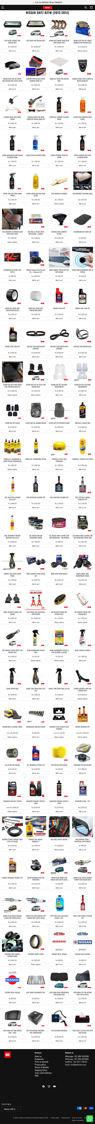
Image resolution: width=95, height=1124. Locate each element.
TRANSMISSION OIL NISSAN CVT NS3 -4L (12, 1108)
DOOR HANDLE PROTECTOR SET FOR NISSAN (59, 271)
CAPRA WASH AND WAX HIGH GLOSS (35, 195)
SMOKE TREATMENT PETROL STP (12, 878)
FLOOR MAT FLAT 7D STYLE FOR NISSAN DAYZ (36, 386)
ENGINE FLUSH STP (59, 308)
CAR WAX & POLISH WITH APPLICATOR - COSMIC (36, 233)
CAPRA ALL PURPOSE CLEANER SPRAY (59, 118)
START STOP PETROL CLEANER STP (82, 917)
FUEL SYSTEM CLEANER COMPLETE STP (82, 498)
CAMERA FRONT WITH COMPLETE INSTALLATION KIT (82, 80)
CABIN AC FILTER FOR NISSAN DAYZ (59, 80)
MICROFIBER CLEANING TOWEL (12, 727)
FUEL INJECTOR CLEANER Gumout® (12, 498)
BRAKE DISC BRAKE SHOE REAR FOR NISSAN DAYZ (59, 42)
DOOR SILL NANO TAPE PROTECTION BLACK (12, 309)
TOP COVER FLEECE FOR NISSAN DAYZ (12, 1070)
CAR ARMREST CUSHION (59, 194)
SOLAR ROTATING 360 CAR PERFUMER (35, 879)
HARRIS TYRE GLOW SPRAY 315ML (12, 575)
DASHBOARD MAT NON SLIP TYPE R (12, 271)
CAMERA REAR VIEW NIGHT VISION (12, 118)
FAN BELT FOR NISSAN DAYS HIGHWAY (36, 347)
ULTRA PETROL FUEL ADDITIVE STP (82, 1108)
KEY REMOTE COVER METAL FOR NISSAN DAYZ (12, 651)
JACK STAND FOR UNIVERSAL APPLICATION (36, 613)
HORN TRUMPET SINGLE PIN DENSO (12, 613)
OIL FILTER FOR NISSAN (12, 765)
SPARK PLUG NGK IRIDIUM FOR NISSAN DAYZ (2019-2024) (36, 917)
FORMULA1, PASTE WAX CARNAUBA (59, 460)
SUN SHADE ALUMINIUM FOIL (35, 992)
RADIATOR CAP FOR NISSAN (82, 765)
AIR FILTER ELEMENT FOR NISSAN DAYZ (12, 42)
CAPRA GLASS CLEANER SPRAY (36, 155)
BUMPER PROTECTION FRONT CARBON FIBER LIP (35, 80)
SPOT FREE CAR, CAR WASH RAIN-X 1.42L (59, 917)
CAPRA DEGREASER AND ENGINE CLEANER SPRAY (12, 156)
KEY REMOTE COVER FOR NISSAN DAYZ (59, 613)
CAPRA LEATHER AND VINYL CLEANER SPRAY (82, 156)
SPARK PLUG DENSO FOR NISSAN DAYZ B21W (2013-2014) (59, 879)
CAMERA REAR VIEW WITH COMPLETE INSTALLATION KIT (36, 118)
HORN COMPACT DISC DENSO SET (35, 575)
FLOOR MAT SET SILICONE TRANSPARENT (59, 386)
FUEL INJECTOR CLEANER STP (36, 497)
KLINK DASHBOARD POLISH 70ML (35, 651)
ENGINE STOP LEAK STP (82, 308)
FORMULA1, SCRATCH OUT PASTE (82, 459)
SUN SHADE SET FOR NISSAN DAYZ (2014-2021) (82, 993)
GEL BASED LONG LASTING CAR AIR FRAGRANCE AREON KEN (83, 537)
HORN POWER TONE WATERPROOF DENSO (82, 575)
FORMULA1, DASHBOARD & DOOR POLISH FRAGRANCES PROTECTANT (12, 460)
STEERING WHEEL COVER (36, 954)
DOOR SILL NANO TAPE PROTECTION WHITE (36, 309)
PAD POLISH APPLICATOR (59, 765)
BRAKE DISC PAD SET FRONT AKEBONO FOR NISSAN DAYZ (83, 42)
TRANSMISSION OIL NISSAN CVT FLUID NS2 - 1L (59, 1070)
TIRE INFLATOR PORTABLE (59, 1031)
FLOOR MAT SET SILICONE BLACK (59, 423)
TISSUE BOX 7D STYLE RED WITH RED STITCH (82, 1032)
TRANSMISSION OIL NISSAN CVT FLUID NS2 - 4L (82, 1070)
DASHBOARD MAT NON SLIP (82, 232)
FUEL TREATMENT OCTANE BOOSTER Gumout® (12, 537)
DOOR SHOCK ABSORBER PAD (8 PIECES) (82, 271)
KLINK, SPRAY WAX (12, 689)
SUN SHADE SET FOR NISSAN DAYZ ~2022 (12, 1032)
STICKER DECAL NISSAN (59, 954)
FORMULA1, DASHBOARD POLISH (35, 459)
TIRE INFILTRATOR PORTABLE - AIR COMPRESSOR (35, 1032)
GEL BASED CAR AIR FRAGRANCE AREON (35, 537)
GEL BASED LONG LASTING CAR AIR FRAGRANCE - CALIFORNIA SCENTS (59, 537)
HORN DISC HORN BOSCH (59, 574)
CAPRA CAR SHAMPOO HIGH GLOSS (82, 118)
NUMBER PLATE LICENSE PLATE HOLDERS (59, 728)
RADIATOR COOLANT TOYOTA (12, 801)
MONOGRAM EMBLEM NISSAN (35, 727)
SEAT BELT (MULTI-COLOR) (59, 839)
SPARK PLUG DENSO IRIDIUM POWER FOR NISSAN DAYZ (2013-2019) (82, 879)
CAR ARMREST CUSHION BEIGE (83, 194)
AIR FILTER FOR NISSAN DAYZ (36, 41)
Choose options (82, 51)
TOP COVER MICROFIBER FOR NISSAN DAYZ (35, 1070)
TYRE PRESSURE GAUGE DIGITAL (36, 1107)
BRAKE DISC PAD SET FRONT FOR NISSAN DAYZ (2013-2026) (12, 80)
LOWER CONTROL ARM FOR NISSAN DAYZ (82, 690)
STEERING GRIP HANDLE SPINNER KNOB (12, 955)
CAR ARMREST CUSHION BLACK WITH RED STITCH (12, 233)
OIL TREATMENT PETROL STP (36, 765)
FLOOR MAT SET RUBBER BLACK (36, 423)
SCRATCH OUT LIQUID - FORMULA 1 (35, 840)
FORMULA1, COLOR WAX (82, 423)
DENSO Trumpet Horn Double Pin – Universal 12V (36, 271)
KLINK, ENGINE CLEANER (82, 650)
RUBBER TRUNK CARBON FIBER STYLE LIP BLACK (12, 840)
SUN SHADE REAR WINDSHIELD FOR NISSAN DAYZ (59, 993)
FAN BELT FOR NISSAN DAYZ (82, 346)
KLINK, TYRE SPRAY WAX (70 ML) (59, 689)
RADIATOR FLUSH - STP (82, 801)
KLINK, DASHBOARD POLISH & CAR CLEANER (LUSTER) (59, 651)
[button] (2, 7)
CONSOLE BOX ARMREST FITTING (59, 233)
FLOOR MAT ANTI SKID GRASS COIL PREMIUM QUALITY (12, 386)
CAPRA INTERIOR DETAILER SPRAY (59, 156)
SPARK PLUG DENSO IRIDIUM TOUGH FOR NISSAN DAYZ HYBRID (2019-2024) (12, 917)
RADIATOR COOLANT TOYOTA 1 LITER (35, 802)
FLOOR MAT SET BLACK (12, 423)
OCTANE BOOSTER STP (83, 727)
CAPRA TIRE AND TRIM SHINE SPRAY (12, 195)
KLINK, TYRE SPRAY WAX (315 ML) (35, 690)
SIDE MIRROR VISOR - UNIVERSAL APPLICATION (83, 840)
